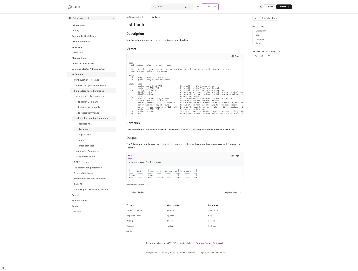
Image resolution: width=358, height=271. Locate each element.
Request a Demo (133, 215)
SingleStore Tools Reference (89, 90)
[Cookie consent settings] (3, 268)
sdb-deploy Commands (88, 107)
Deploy (75, 30)
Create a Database (81, 41)
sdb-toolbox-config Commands (92, 118)
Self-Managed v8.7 (134, 17)
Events (170, 221)
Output (259, 43)
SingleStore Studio (86, 156)
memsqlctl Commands (88, 151)
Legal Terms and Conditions (212, 252)
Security (76, 195)
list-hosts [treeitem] (83, 129)
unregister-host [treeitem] (86, 145)
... (147, 17)
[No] (262, 56)
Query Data (77, 52)
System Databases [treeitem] (83, 173)
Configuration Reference (86, 79)
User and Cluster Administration (88, 69)
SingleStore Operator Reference (90, 85)
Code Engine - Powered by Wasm (91, 189)
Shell (130, 156)
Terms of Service (212, 243)
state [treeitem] (81, 140)
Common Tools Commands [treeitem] (90, 96)
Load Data (77, 47)
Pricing (129, 221)
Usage (259, 35)
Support (76, 206)
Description (261, 31)
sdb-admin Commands (88, 101)
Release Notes (79, 200)
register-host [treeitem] (85, 134)
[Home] (73, 6)
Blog (210, 215)
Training (171, 226)
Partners (212, 226)
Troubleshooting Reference (88, 167)
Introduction (78, 25)
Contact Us (213, 210)
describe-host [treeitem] (85, 123)
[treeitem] (91, 25)
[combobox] (260, 6)
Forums (170, 210)
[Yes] (255, 56)
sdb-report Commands (87, 112)
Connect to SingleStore (84, 36)
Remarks (260, 39)
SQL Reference (81, 162)
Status (129, 231)
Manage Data (79, 58)
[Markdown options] (256, 18)
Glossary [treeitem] (76, 211)
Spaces (170, 215)
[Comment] (269, 56)
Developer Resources (83, 63)
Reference (77, 74)
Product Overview (134, 210)
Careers (211, 221)
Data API (78, 184)
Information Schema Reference (90, 178)
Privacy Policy (195, 243)
